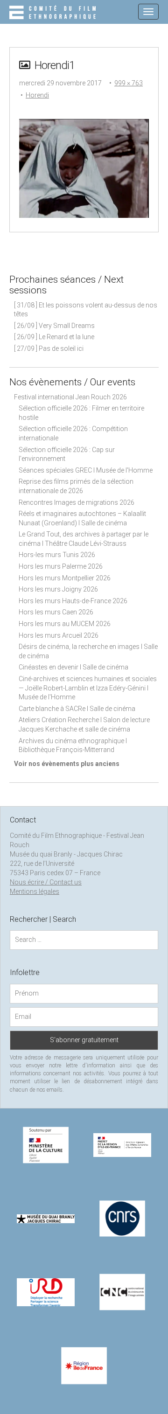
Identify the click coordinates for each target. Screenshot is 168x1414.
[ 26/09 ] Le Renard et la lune (54, 337)
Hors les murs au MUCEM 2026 (65, 623)
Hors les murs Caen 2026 (56, 612)
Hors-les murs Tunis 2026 (57, 554)
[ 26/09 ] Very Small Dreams (54, 325)
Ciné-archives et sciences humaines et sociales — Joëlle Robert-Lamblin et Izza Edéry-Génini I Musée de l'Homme (88, 688)
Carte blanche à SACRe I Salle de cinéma (77, 708)
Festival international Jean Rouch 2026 (70, 397)
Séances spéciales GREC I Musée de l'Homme (86, 470)
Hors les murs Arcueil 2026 (58, 635)
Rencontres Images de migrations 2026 (76, 502)
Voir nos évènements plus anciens (66, 763)
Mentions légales (34, 891)
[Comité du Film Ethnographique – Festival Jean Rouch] (53, 13)
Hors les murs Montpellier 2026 (65, 578)
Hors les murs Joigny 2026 (58, 589)
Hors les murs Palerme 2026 (61, 566)
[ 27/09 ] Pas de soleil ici (49, 348)
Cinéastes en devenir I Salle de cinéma (73, 667)
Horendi (37, 95)
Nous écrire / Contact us (46, 882)
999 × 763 (128, 83)
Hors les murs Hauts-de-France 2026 (73, 601)
